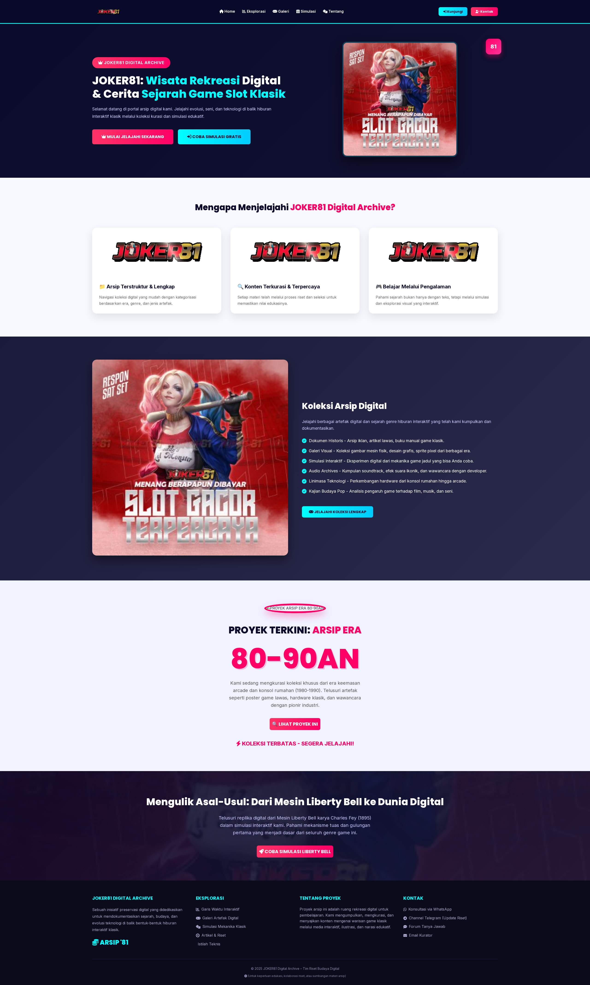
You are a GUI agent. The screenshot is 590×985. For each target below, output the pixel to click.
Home (229, 11)
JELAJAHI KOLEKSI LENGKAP (339, 512)
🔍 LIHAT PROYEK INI (295, 724)
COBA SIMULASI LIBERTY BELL (297, 851)
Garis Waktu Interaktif (220, 909)
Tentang (335, 11)
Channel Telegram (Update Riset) (438, 918)
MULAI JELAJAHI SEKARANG (135, 136)
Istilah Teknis (209, 944)
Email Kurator (421, 935)
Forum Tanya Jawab (427, 926)
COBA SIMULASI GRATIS (216, 136)
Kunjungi (454, 11)
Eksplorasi (256, 11)
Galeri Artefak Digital (220, 918)
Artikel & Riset (213, 935)
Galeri (283, 11)
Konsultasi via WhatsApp (430, 909)
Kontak (486, 11)
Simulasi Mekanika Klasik (224, 926)
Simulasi (308, 11)
